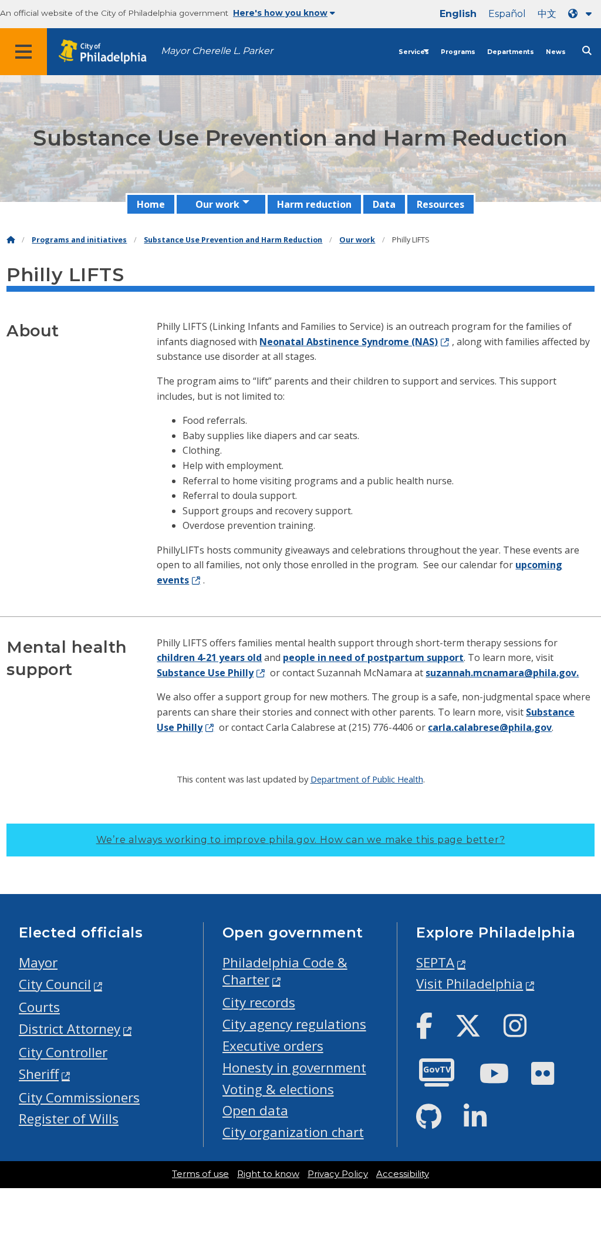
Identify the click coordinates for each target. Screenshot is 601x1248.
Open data (255, 1110)
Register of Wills (69, 1118)
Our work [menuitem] (217, 204)
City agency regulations (294, 1024)
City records (258, 1002)
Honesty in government (294, 1067)
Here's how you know (280, 13)
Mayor (38, 962)
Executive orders (272, 1046)
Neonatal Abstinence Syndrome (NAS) (348, 341)
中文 (547, 13)
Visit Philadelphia (469, 983)
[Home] (10, 240)
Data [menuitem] (384, 204)
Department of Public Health (366, 779)
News (556, 52)
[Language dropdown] (582, 13)
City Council (55, 984)
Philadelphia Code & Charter (284, 971)
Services (414, 52)
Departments (510, 52)
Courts (39, 1007)
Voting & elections (278, 1089)
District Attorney (69, 1029)
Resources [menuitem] (440, 204)
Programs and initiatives (79, 240)
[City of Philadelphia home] (108, 52)
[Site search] (587, 50)
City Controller (63, 1052)
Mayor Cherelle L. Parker (217, 50)
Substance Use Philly (205, 672)
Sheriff (39, 1074)
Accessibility (402, 1174)
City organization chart (293, 1132)
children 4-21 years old (209, 657)
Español (507, 13)
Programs (458, 52)
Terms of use (200, 1174)
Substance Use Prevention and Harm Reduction (233, 240)
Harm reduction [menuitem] (314, 204)
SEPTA (435, 962)
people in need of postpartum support (373, 657)
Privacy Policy (338, 1174)
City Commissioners (79, 1097)
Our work (357, 240)
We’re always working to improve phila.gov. (300, 839)
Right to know (268, 1174)
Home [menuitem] (151, 204)
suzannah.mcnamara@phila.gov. (502, 672)
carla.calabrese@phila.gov (490, 727)
